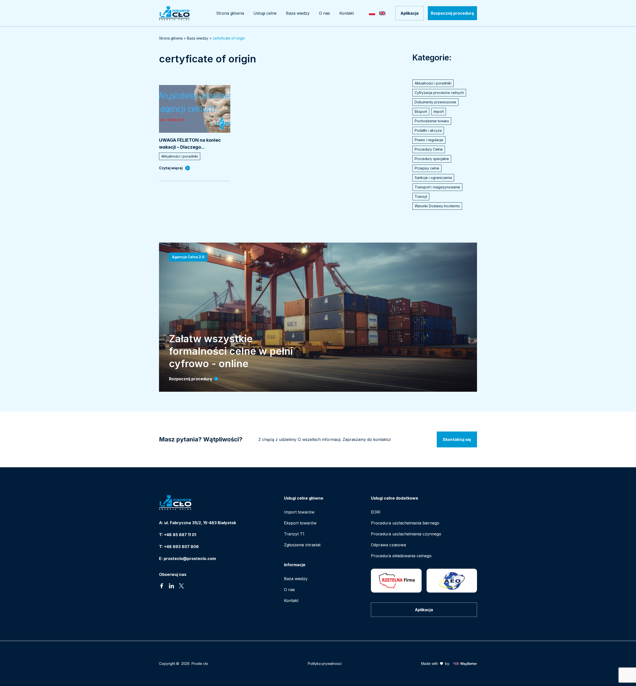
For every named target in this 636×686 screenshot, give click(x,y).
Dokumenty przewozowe (435, 102)
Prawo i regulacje (429, 140)
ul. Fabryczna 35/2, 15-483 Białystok (200, 522)
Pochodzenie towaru (432, 121)
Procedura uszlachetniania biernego (405, 522)
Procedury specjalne (432, 159)
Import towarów (299, 512)
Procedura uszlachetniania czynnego (406, 533)
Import (439, 111)
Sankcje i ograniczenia (433, 177)
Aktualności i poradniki (433, 83)
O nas (289, 589)
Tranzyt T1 (294, 533)
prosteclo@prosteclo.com (190, 558)
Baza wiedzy (197, 38)
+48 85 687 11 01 (180, 534)
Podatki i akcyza (428, 130)
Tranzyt (421, 196)
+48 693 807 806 (181, 546)
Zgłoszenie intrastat (302, 544)
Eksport (421, 111)
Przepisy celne (427, 168)
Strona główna (171, 38)
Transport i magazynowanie (437, 187)
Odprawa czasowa (388, 544)
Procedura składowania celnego (401, 555)
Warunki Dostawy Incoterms (437, 206)
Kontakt (291, 600)
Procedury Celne (429, 149)
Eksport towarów (300, 522)
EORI (375, 512)
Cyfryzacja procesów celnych (439, 92)
